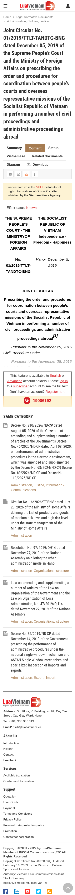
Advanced (14, 381)
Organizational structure (51, 571)
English (55, 375)
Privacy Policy (12, 819)
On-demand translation (18, 781)
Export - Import (44, 677)
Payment (9, 808)
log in (64, 381)
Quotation (9, 796)
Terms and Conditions (17, 813)
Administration (21, 485)
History (7, 748)
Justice (39, 485)
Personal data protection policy (23, 825)
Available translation (16, 775)
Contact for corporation (18, 836)
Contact (8, 754)
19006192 (41, 400)
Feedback (9, 760)
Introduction (11, 743)
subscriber (21, 386)
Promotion (10, 831)
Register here (55, 391)
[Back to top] (68, 888)
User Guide (10, 802)
